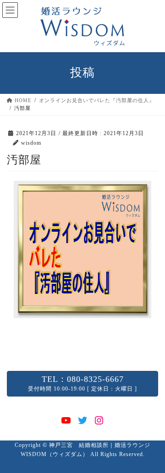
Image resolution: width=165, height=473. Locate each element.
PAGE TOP (152, 451)
